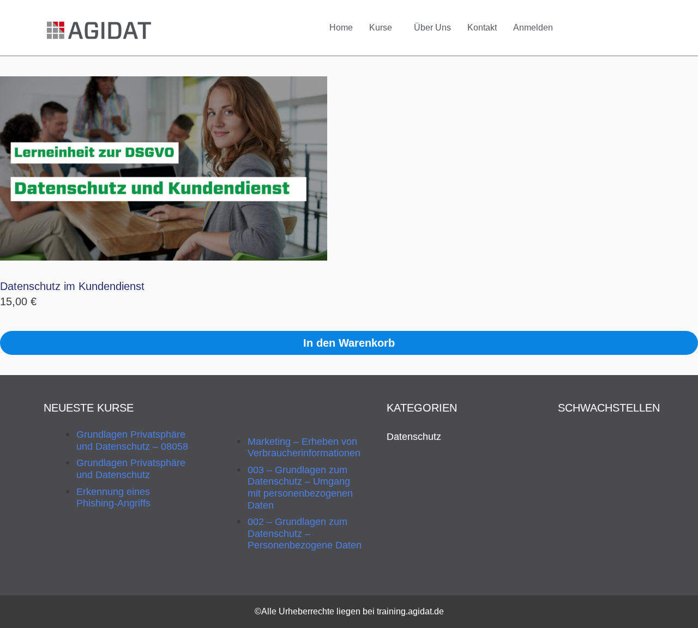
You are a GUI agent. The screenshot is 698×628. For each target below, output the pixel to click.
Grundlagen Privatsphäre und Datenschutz (130, 468)
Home (341, 27)
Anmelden (533, 27)
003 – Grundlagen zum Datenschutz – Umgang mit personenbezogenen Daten (300, 487)
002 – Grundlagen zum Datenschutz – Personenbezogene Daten (305, 533)
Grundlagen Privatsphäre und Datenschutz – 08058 (132, 440)
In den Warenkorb (349, 343)
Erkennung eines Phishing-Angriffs (113, 497)
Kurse (380, 27)
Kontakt (482, 27)
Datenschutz (414, 436)
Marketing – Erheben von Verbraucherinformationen (304, 447)
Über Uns (432, 27)
